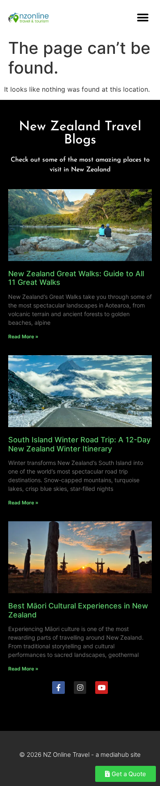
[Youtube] (101, 687)
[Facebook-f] (58, 687)
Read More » (23, 336)
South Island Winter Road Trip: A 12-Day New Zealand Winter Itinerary (79, 444)
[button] (142, 17)
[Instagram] (80, 687)
